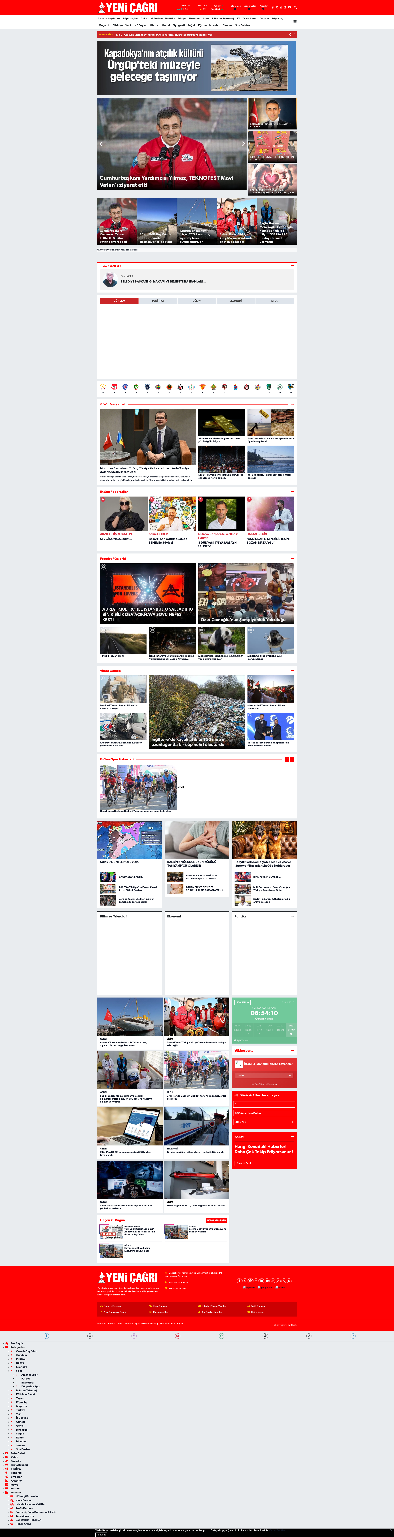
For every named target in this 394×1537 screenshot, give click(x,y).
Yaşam (264, 18)
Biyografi (179, 25)
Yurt (128, 25)
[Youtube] (267, 1280)
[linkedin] (353, 1336)
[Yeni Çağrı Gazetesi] (128, 8)
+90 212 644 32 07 (178, 1282)
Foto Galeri (17, 1453)
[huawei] (280, 1288)
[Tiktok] (272, 1280)
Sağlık (191, 25)
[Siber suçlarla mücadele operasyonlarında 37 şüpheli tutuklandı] (130, 1180)
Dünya (182, 18)
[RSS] (289, 1280)
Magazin (104, 25)
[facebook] (46, 1336)
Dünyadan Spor (30, 1386)
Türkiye (118, 25)
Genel (166, 25)
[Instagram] (256, 1280)
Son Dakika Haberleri (212, 1312)
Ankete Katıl (244, 1163)
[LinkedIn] (261, 1280)
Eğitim (202, 25)
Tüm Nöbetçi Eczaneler (265, 1084)
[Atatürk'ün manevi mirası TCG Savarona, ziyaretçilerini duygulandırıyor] (130, 1017)
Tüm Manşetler (160, 1312)
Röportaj (277, 18)
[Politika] (292, 916)
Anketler (16, 1480)
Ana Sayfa (16, 1343)
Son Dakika (242, 25)
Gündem (157, 18)
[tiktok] (265, 1336)
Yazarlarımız (112, 266)
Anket (145, 18)
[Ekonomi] (225, 916)
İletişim (15, 1488)
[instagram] (134, 1336)
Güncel (154, 25)
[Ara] (295, 8)
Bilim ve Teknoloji (223, 18)
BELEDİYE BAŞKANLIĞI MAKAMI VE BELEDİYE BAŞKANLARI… (163, 281)
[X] (244, 1280)
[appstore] (249, 1288)
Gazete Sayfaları (108, 18)
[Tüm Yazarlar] (292, 266)
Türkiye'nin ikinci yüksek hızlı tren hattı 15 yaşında (195, 1152)
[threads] (309, 1336)
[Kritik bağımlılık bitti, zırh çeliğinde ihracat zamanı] (196, 1180)
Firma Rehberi (19, 1465)
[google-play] (265, 1288)
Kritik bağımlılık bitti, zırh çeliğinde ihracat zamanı (196, 1205)
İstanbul (214, 25)
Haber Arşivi (257, 1312)
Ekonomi (194, 18)
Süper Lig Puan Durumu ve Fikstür (36, 1512)
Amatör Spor (29, 1374)
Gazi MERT (127, 276)
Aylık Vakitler (242, 1040)
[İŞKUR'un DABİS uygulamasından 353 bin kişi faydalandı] (130, 1126)
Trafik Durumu (258, 1306)
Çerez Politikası (278, 1530)
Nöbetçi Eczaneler (113, 1306)
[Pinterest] (250, 1280)
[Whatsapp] (283, 1280)
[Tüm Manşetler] (292, 404)
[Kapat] (392, 1531)
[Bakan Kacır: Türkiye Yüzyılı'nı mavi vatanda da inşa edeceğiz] (196, 1017)
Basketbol (27, 1382)
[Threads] (278, 1280)
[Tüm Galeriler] (292, 558)
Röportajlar (130, 18)
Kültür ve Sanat (247, 18)
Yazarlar (15, 1461)
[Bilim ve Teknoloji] (158, 916)
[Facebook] (239, 1280)
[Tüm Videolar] (292, 671)
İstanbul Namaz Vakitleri (214, 1306)
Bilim (170, 1039)
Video (14, 1457)
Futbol (25, 1378)
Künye (14, 1484)
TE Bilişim (292, 1325)
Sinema (228, 25)
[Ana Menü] (295, 22)
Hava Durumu (160, 1306)
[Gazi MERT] (110, 279)
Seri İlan (15, 1469)
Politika (170, 18)
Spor (206, 18)
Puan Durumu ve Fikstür (115, 1312)
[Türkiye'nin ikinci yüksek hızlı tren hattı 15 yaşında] (196, 1126)
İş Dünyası (140, 25)
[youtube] (177, 1336)
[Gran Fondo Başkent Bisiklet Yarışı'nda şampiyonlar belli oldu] (138, 787)
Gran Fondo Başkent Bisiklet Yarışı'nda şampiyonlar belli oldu (135, 811)
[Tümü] (292, 492)
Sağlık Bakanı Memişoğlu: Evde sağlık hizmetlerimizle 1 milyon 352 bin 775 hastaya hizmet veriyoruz (126, 1099)
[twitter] (90, 1336)
